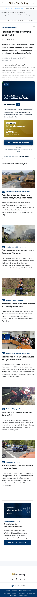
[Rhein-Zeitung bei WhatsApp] (12, 579)
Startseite (4, 12)
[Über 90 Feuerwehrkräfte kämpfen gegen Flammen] (18, 234)
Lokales (11, 12)
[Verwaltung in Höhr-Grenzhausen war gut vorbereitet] (18, 340)
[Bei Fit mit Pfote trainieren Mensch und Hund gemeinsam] (18, 287)
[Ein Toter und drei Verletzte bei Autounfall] (18, 396)
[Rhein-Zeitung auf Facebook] (16, 579)
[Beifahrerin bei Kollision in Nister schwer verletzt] (18, 449)
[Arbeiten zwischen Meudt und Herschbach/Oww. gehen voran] (18, 178)
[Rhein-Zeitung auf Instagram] (20, 579)
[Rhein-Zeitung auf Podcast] (24, 579)
